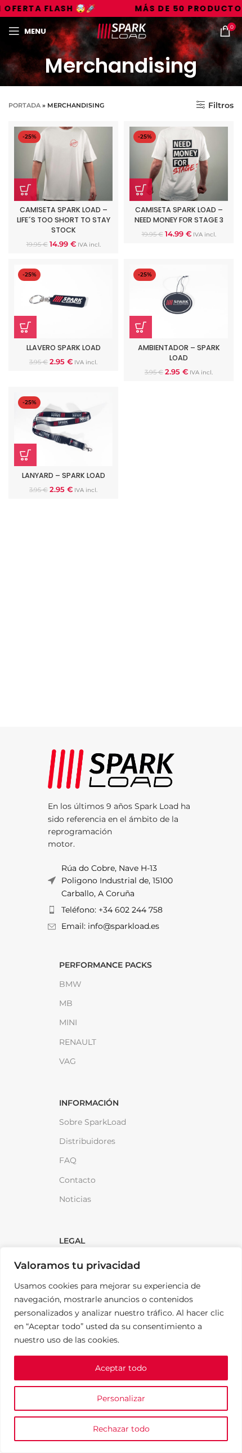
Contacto (77, 1180)
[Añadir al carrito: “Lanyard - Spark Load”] (25, 455)
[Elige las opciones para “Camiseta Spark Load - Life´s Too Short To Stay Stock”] (25, 189)
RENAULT (77, 1042)
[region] (121, 1350)
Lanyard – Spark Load (63, 475)
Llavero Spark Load (63, 347)
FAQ (68, 1160)
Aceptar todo (121, 1368)
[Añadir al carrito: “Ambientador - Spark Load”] (140, 327)
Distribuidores (87, 1141)
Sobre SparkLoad (92, 1122)
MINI (68, 1022)
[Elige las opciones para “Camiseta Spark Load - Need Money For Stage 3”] (140, 189)
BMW (70, 984)
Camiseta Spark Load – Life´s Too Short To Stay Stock (63, 219)
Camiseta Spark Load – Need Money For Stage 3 (179, 215)
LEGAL (72, 1241)
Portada (24, 105)
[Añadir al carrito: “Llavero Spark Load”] (25, 327)
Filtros (221, 105)
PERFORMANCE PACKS (105, 965)
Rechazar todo (121, 1429)
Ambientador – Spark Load (179, 353)
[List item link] (121, 910)
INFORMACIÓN (89, 1103)
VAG (67, 1061)
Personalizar (121, 1398)
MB (66, 1003)
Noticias (75, 1199)
